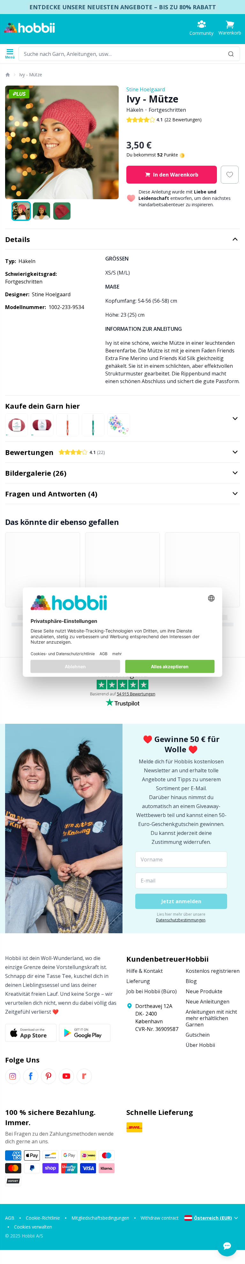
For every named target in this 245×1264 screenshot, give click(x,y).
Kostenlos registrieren (213, 970)
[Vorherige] (12, 142)
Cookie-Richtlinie (43, 1218)
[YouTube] (66, 1076)
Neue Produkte (204, 991)
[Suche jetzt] (231, 54)
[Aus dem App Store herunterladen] (30, 1033)
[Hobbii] (29, 28)
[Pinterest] (48, 1076)
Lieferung (138, 981)
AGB (9, 1218)
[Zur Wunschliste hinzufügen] (230, 175)
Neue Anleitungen (207, 1001)
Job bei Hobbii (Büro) (151, 991)
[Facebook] (30, 1076)
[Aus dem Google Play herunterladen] (84, 1033)
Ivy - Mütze (30, 75)
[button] (230, 28)
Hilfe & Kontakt (144, 970)
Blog (191, 981)
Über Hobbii (200, 1044)
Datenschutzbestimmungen (180, 920)
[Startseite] (7, 74)
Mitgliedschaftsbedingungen (100, 1218)
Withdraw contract (160, 1218)
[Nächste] (111, 142)
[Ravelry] (84, 1076)
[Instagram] (12, 1076)
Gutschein (198, 1034)
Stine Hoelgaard (145, 89)
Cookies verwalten (33, 1227)
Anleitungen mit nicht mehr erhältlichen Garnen (211, 1018)
